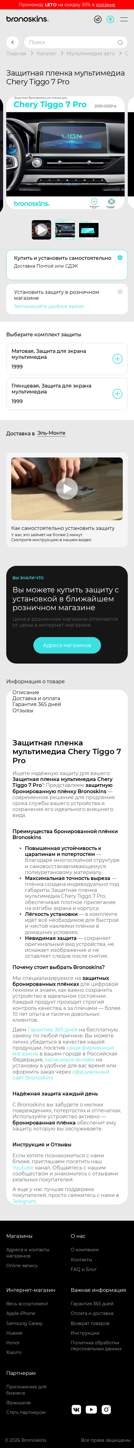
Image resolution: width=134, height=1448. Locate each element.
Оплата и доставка (92, 1313)
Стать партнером (25, 1412)
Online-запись (22, 1265)
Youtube (23, 1168)
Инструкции (85, 1333)
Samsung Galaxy (24, 1323)
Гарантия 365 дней (92, 1304)
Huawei (14, 1333)
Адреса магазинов (67, 645)
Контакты (81, 1260)
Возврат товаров (90, 1323)
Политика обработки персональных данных (96, 1346)
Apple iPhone (20, 1313)
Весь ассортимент (27, 1304)
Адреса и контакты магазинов (28, 1252)
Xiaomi (14, 1352)
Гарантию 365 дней (53, 1030)
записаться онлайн (70, 1060)
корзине (105, 4)
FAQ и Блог (84, 1269)
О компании (85, 1250)
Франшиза (18, 1403)
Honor (13, 1343)
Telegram (24, 1201)
